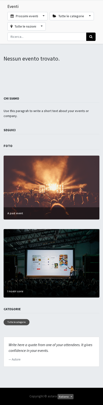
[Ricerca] (91, 37)
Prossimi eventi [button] (27, 16)
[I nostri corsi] (51, 263)
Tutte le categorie (16, 322)
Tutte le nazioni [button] (25, 26)
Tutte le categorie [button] (71, 16)
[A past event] (51, 187)
